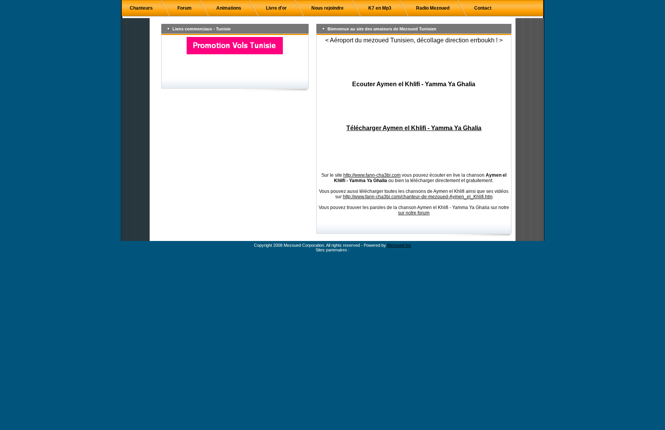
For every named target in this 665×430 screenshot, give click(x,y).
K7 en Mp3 (379, 8)
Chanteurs (141, 8)
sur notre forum (413, 213)
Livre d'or (276, 8)
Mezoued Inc (399, 245)
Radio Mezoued (432, 8)
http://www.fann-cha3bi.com (372, 175)
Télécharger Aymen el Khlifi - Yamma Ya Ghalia (413, 128)
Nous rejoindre (327, 8)
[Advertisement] (414, 62)
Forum (184, 8)
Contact (482, 8)
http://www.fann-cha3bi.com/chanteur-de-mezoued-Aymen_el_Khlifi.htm (418, 196)
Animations (228, 8)
